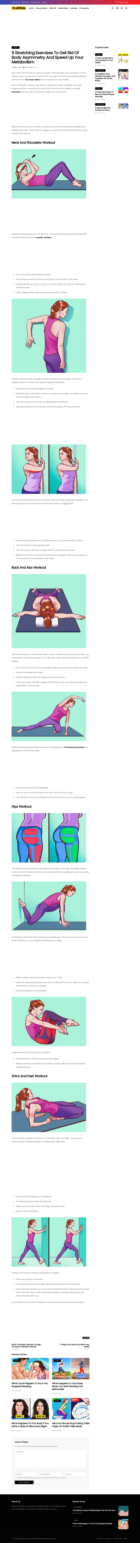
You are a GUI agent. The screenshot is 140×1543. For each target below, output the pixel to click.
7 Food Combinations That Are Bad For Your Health (104, 60)
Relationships (63, 8)
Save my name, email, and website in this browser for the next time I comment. (41, 1478)
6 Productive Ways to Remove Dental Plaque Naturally (104, 94)
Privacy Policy (35, 2)
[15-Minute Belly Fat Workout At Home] (123, 106)
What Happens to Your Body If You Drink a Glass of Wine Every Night (30, 1425)
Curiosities (73, 8)
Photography (84, 8)
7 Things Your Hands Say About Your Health (74, 1347)
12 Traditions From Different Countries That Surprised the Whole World (105, 77)
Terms (44, 2)
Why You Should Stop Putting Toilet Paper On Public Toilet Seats (70, 1425)
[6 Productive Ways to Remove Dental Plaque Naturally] (123, 90)
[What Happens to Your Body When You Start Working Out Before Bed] (70, 1368)
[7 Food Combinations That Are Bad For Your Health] (123, 58)
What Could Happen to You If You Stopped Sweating (30, 1385)
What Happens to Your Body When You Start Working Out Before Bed (67, 1386)
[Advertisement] (61, 26)
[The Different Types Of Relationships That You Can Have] (123, 1511)
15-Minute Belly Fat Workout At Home (102, 109)
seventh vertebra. (44, 237)
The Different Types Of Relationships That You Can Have (94, 1510)
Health (31, 8)
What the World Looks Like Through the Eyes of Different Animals (26, 1347)
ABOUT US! (25, 2)
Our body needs (32, 79)
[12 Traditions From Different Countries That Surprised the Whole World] (123, 74)
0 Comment (29, 67)
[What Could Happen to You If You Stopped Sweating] (30, 1368)
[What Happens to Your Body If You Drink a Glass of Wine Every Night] (30, 1409)
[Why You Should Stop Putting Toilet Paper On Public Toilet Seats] (70, 1409)
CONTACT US (16, 2)
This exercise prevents (74, 747)
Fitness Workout (41, 8)
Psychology (78, 1507)
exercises (16, 92)
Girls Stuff (52, 8)
